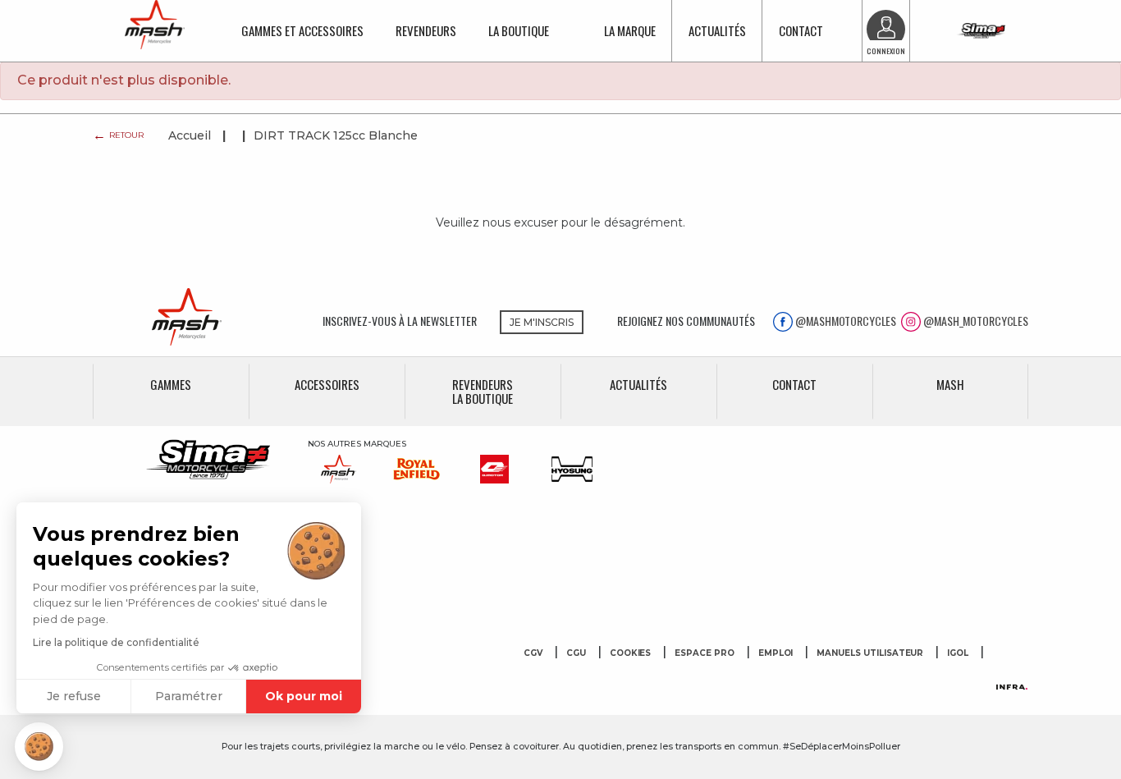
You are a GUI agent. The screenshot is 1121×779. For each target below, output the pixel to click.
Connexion (886, 51)
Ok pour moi (303, 696)
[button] (39, 746)
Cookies (631, 653)
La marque (630, 30)
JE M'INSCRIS (542, 322)
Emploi (776, 653)
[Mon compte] (886, 29)
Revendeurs (426, 30)
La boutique (518, 30)
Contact (801, 30)
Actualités (717, 30)
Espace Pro (704, 653)
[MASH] (171, 317)
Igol (957, 653)
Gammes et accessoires (302, 30)
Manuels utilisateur (870, 653)
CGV (533, 653)
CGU (576, 653)
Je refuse (74, 696)
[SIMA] (981, 31)
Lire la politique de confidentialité (116, 642)
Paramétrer (188, 696)
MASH (950, 385)
